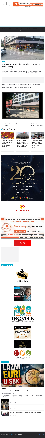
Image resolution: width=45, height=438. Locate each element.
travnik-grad (11, 69)
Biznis (9, 28)
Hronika (16, 28)
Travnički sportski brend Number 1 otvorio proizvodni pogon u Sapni (37, 143)
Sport (10, 30)
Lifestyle (35, 28)
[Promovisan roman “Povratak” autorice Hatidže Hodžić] (5, 407)
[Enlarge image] (42, 156)
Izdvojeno (4, 30)
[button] (6, 28)
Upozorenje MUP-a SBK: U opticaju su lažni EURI (18, 391)
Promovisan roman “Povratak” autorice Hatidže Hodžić (20, 407)
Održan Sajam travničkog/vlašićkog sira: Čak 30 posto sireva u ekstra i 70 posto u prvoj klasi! (25, 413)
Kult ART (28, 28)
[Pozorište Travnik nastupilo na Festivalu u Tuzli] (5, 402)
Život (21, 30)
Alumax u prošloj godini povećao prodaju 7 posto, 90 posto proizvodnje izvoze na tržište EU (22, 143)
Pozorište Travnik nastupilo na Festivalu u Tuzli (18, 401)
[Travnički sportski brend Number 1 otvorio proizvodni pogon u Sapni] (37, 132)
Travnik (3, 28)
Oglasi (15, 30)
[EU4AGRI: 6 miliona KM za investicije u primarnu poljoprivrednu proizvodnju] (7, 132)
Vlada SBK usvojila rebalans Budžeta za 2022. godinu (11, 124)
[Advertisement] (22, 18)
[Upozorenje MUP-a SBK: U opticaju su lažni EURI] (22, 375)
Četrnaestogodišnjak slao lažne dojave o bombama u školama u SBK (34, 124)
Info (22, 28)
